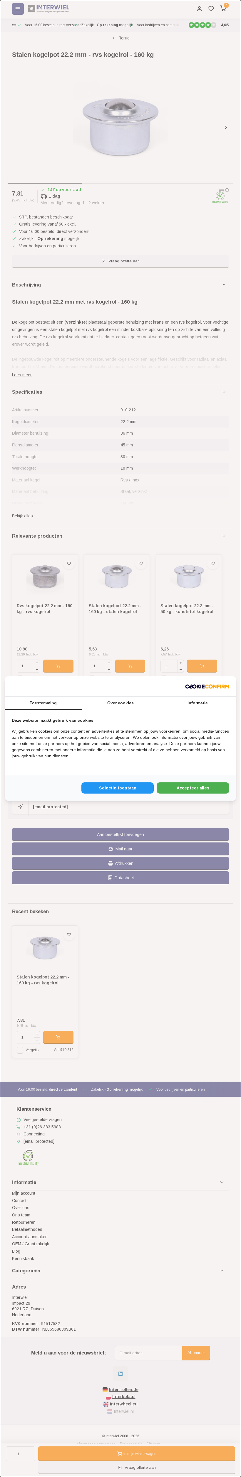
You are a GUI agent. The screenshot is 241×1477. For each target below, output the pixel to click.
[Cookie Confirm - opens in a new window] (207, 686)
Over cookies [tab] (120, 703)
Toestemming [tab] (43, 703)
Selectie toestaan (117, 788)
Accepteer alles (193, 788)
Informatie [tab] (198, 703)
